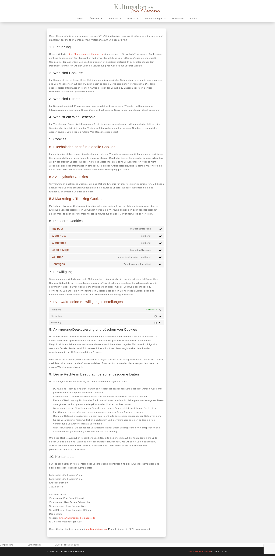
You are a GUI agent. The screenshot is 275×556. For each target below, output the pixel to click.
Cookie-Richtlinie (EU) (68, 545)
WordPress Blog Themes (199, 551)
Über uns (94, 18)
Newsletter (178, 18)
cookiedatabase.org (97, 529)
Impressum (7, 545)
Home (80, 18)
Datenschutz (35, 545)
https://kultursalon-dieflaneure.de (86, 54)
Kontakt (194, 18)
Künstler (113, 18)
